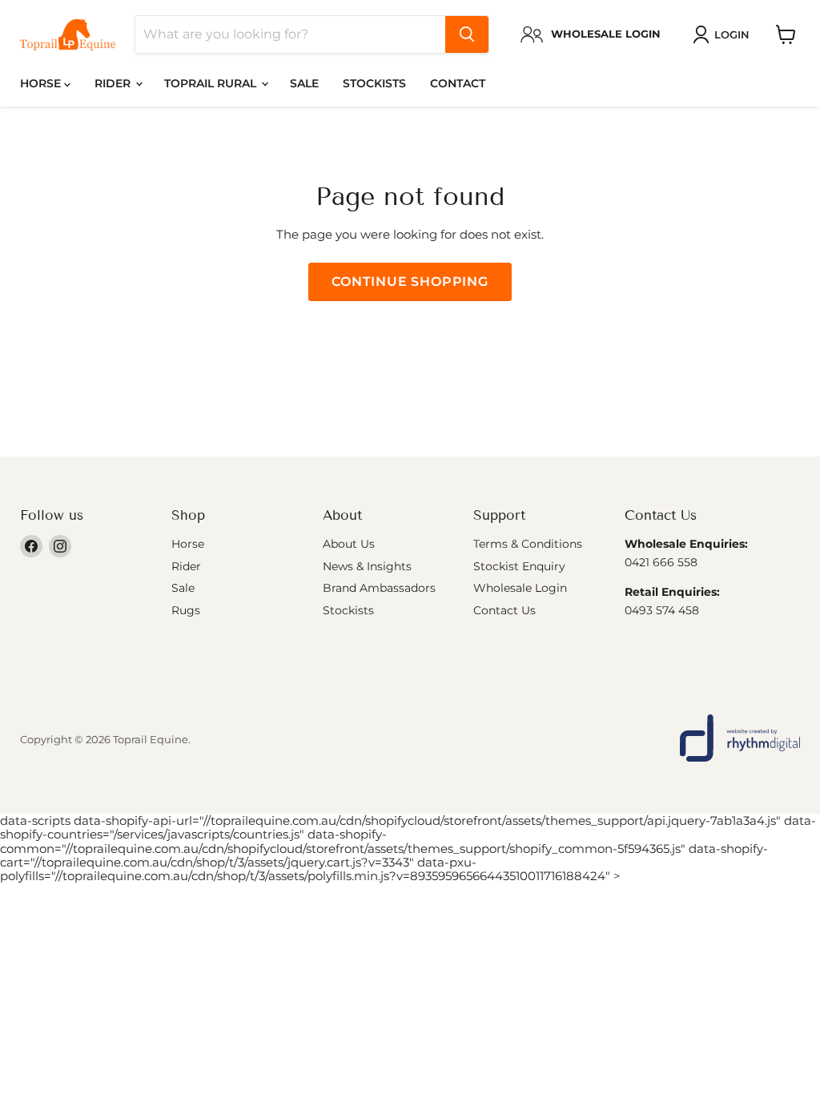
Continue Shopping (410, 281)
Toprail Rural (211, 83)
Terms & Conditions (527, 544)
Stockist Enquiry (519, 566)
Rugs (185, 610)
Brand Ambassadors (379, 588)
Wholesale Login (520, 588)
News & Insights (367, 566)
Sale (304, 83)
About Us (349, 544)
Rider (114, 83)
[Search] (466, 34)
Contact (457, 83)
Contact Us (504, 610)
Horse (42, 83)
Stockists (374, 83)
